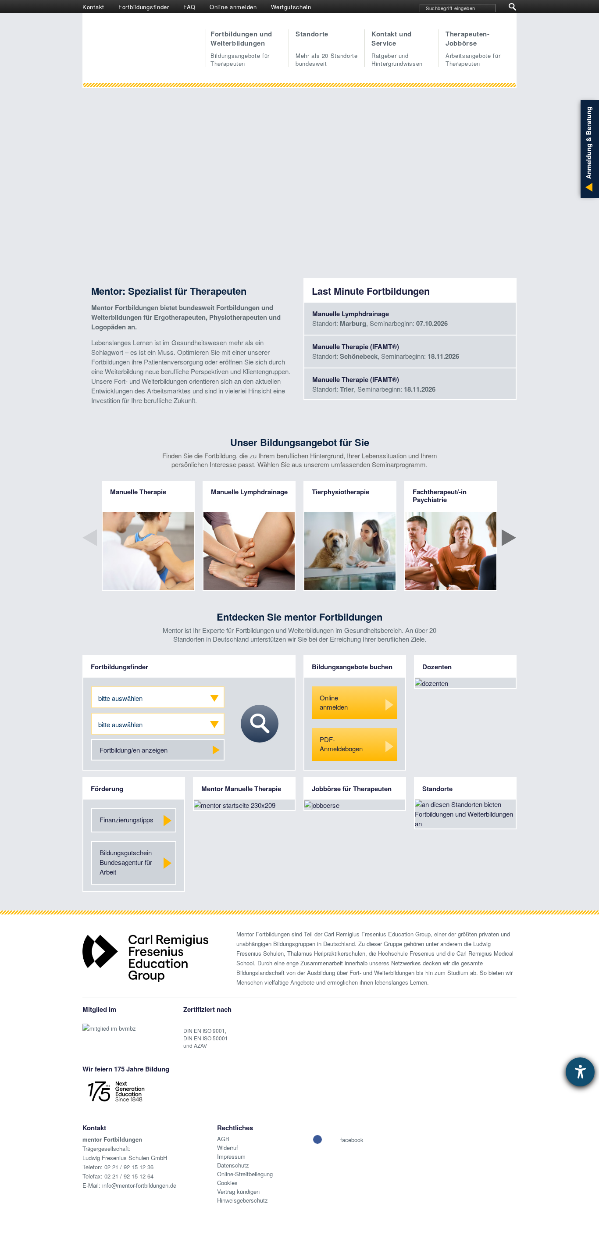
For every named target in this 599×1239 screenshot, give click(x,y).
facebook (352, 1139)
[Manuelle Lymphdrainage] (249, 551)
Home (145, 46)
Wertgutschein (291, 7)
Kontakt (93, 7)
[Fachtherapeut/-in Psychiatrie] (450, 551)
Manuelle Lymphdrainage (350, 313)
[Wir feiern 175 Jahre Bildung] (116, 1090)
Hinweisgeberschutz (242, 1200)
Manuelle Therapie (138, 491)
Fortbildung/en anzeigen (134, 749)
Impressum (231, 1156)
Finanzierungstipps (126, 819)
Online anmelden (233, 7)
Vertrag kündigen (238, 1191)
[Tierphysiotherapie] (350, 554)
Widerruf (227, 1147)
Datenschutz (233, 1165)
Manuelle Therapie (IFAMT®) (355, 346)
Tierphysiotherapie (340, 491)
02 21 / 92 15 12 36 (128, 1167)
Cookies (227, 1182)
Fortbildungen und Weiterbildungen (241, 48)
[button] (317, 1139)
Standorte (327, 48)
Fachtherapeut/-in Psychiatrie (440, 495)
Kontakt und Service (397, 48)
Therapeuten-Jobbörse (473, 48)
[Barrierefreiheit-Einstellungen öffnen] (580, 1071)
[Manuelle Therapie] (148, 551)
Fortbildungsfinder (143, 7)
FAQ (189, 7)
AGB (223, 1139)
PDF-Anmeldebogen (341, 744)
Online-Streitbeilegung (245, 1174)
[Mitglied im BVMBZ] (109, 1024)
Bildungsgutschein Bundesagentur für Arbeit (126, 862)
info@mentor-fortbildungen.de (139, 1185)
